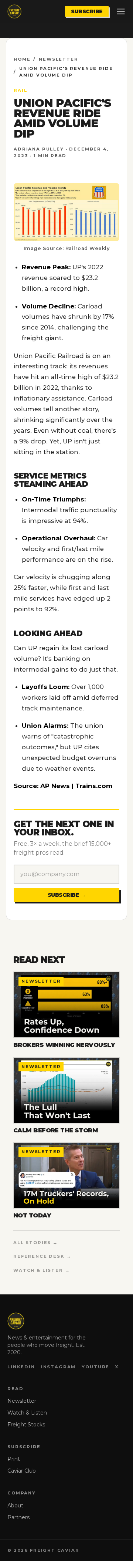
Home (22, 59)
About (15, 1505)
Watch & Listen (27, 1412)
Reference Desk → (42, 1256)
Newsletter (58, 59)
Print (13, 1459)
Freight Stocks (26, 1424)
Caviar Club (21, 1470)
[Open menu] (121, 11)
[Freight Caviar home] (14, 11)
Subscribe (87, 11)
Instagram (58, 1366)
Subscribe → (67, 895)
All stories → (35, 1242)
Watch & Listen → (41, 1270)
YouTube (95, 1366)
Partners (18, 1517)
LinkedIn (21, 1366)
